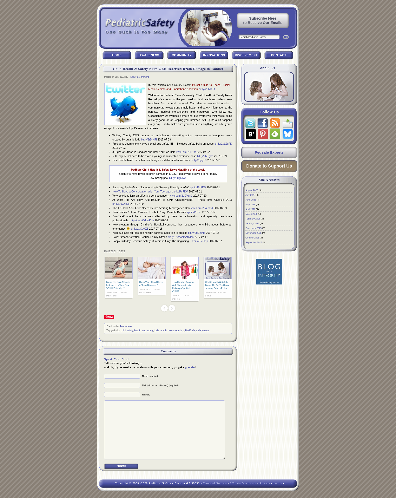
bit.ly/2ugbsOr (177, 177)
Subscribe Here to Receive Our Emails (262, 20)
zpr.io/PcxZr (194, 212)
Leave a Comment (139, 77)
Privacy (265, 483)
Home (117, 55)
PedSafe (190, 330)
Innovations (214, 55)
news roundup (176, 330)
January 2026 (252, 223)
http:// (142, 220)
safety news (202, 330)
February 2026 (252, 218)
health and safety (143, 330)
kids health (160, 330)
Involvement (246, 55)
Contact (278, 55)
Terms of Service (215, 483)
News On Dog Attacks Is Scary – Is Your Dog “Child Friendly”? (118, 285)
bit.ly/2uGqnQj (121, 203)
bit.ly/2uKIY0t (207, 89)
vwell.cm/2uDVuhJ (181, 195)
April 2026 (250, 209)
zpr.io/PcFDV (180, 191)
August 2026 (251, 190)
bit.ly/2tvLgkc (205, 156)
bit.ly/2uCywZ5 (139, 228)
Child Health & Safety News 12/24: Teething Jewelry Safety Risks (217, 285)
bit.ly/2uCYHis (196, 232)
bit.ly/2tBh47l (149, 139)
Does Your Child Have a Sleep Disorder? (151, 283)
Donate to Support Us (269, 166)
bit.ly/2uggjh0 (198, 160)
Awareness (149, 55)
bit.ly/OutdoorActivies (181, 236)
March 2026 (251, 214)
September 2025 (253, 242)
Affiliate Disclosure (243, 483)
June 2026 (250, 199)
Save (110, 316)
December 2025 (253, 228)
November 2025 (253, 233)
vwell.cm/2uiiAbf (186, 151)
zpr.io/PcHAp (200, 241)
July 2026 (250, 195)
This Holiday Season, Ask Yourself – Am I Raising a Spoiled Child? (183, 286)
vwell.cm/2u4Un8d (202, 208)
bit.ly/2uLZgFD (223, 143)
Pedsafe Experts (269, 152)
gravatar (190, 367)
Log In (277, 483)
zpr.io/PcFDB (198, 187)
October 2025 (252, 237)
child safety (127, 330)
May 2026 (250, 204)
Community (182, 55)
